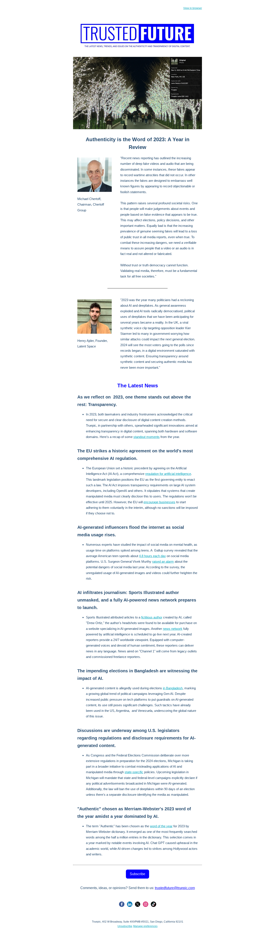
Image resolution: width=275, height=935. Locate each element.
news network (172, 628)
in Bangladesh (173, 688)
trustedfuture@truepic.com (175, 888)
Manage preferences (145, 926)
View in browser (192, 8)
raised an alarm (163, 561)
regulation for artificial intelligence (168, 474)
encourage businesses (159, 502)
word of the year (161, 826)
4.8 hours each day (152, 556)
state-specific (134, 772)
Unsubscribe (125, 926)
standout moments (146, 437)
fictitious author (151, 617)
